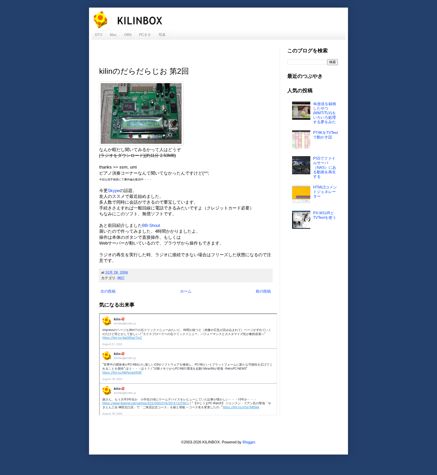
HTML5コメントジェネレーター (325, 191)
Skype (114, 190)
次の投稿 (108, 291)
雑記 (120, 278)
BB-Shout (151, 225)
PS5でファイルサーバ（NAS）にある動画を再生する (324, 167)
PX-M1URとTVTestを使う (324, 215)
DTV (98, 35)
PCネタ (145, 35)
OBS (128, 35)
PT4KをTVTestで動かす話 (325, 134)
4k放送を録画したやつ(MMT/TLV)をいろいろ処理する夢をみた (324, 113)
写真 (162, 35)
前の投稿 (263, 291)
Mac (113, 35)
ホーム (185, 291)
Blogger (249, 442)
